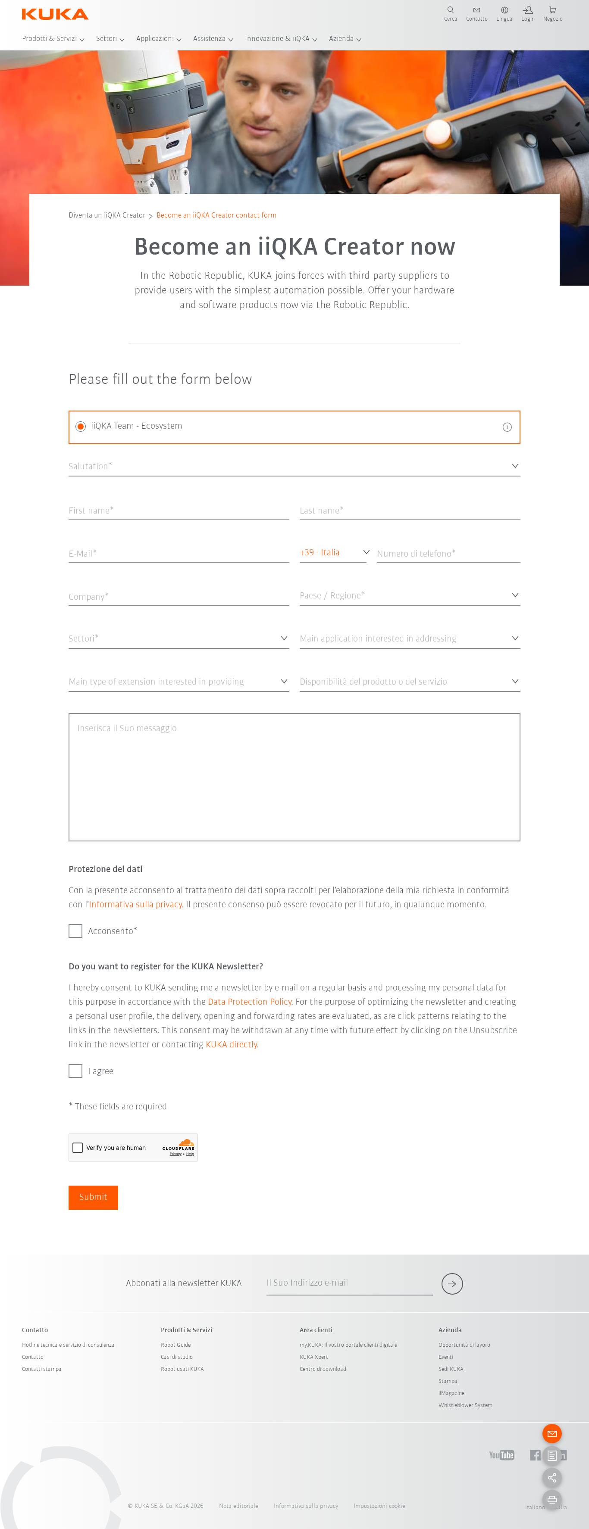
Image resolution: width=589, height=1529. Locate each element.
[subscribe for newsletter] (452, 1284)
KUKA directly (231, 1045)
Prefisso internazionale (316, 574)
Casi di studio (177, 1357)
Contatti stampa (42, 1369)
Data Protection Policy (249, 1002)
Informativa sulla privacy (135, 905)
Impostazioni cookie (379, 1506)
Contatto (33, 1357)
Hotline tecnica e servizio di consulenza (68, 1345)
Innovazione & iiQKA (277, 39)
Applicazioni (155, 39)
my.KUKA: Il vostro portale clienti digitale (348, 1345)
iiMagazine (451, 1393)
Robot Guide (176, 1345)
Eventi (446, 1357)
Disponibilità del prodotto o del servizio (347, 698)
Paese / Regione (319, 612)
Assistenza (209, 39)
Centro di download (323, 1369)
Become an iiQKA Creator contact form (217, 216)
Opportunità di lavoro (464, 1345)
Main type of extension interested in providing (125, 698)
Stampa (448, 1381)
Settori (106, 39)
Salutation (81, 483)
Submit (93, 1197)
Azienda (341, 39)
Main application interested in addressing (350, 655)
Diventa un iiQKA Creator (107, 216)
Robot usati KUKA (182, 1369)
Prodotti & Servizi (49, 39)
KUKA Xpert (314, 1357)
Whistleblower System (465, 1405)
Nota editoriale (238, 1506)
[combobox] (295, 465)
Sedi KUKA (451, 1369)
